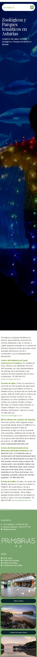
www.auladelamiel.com (21, 500)
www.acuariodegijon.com (11, 415)
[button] (32, 7)
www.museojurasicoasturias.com (15, 444)
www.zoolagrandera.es (10, 379)
